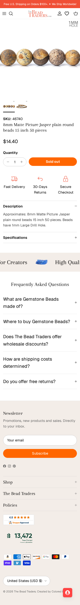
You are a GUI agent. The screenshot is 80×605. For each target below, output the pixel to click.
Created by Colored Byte (52, 591)
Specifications (15, 237)
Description (13, 206)
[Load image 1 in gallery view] (40, 59)
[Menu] (4, 13)
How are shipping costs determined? (27, 362)
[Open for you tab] (67, 592)
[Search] (13, 13)
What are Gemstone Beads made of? (31, 302)
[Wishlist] (67, 13)
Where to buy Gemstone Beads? (36, 321)
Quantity (10, 152)
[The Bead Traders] (39, 13)
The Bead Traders (25, 591)
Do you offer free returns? (29, 381)
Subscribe (40, 453)
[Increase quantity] (22, 162)
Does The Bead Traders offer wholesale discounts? (32, 340)
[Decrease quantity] (6, 162)
